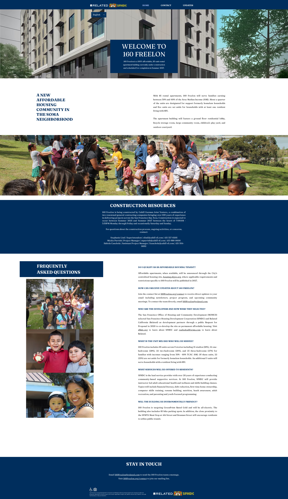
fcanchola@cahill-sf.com (162, 243)
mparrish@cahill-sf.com (153, 240)
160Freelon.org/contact (172, 294)
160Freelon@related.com (195, 301)
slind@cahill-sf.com (153, 237)
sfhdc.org (143, 330)
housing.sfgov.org (172, 277)
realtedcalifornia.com (189, 330)
